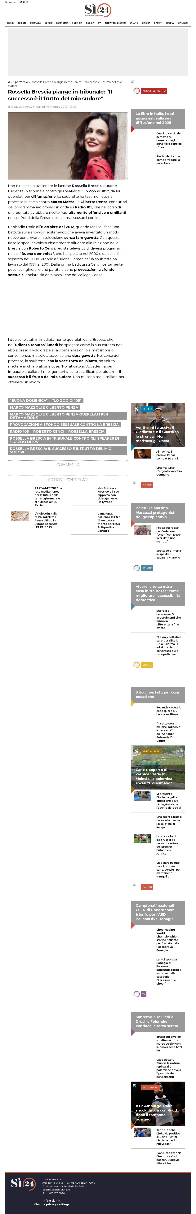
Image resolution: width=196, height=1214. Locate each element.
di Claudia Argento (20, 106)
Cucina (170, 23)
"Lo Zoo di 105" (67, 400)
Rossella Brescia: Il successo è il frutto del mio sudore (61, 450)
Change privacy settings (51, 1204)
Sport (158, 23)
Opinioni (182, 23)
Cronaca (35, 23)
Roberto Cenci (48, 431)
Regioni (21, 23)
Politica (77, 23)
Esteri (48, 23)
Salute (134, 23)
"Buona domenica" (29, 400)
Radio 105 (19, 431)
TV (99, 23)
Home (10, 23)
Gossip (90, 23)
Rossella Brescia (86, 431)
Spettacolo (20, 82)
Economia (62, 23)
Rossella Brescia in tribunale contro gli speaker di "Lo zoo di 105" (64, 440)
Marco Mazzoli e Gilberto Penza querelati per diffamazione (59, 416)
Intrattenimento (115, 23)
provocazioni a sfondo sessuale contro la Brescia (64, 425)
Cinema (146, 23)
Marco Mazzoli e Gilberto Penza (44, 407)
